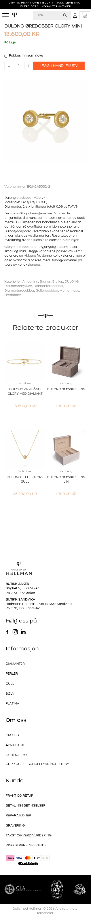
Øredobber (12, 295)
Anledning (30, 281)
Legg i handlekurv (59, 66)
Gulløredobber (47, 290)
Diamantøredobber (48, 286)
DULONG (72, 281)
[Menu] (5, 15)
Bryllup (57, 281)
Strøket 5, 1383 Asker (22, 588)
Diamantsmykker (18, 286)
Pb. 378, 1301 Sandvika (23, 608)
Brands (45, 281)
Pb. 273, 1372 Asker (20, 593)
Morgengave (69, 290)
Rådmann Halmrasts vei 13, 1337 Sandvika (39, 604)
